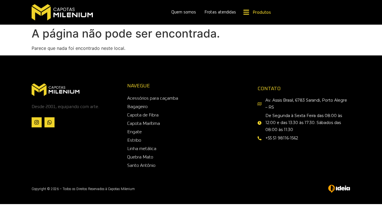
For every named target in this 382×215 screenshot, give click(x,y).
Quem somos (183, 12)
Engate (134, 132)
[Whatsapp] (49, 122)
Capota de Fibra (143, 115)
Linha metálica (141, 148)
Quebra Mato (140, 157)
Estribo (134, 140)
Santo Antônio (141, 165)
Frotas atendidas (220, 12)
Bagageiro (137, 106)
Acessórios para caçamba (152, 98)
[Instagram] (37, 122)
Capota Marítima (143, 123)
